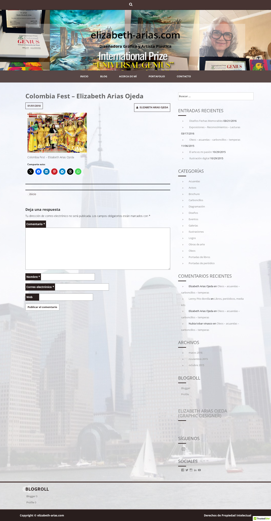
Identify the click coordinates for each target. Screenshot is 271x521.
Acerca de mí (128, 76)
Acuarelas (194, 181)
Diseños (193, 213)
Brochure (194, 194)
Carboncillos (196, 200)
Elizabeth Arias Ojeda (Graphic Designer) (202, 413)
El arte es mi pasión (200, 152)
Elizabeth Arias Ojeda (154, 107)
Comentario (35, 224)
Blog (103, 76)
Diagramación (197, 206)
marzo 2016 (195, 352)
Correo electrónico (40, 287)
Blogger (185, 388)
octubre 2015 (196, 365)
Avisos (192, 187)
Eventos (193, 219)
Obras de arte (197, 244)
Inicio (84, 76)
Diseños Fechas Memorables (206, 121)
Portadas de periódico (202, 263)
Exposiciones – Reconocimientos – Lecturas (214, 127)
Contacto (184, 76)
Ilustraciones (196, 231)
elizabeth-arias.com (135, 34)
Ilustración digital (199, 158)
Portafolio (157, 76)
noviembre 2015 (198, 359)
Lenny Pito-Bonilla (199, 298)
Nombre (33, 277)
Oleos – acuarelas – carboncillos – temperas (214, 139)
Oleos (192, 250)
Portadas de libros (199, 257)
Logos (192, 238)
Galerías (193, 225)
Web (29, 297)
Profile (185, 394)
